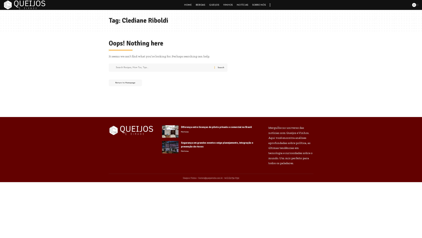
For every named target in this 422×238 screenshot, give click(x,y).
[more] (270, 5)
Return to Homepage (125, 83)
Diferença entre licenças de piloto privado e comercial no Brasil (216, 127)
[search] (407, 5)
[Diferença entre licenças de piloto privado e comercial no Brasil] (170, 131)
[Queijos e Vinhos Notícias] (24, 5)
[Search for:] (163, 67)
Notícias (185, 132)
